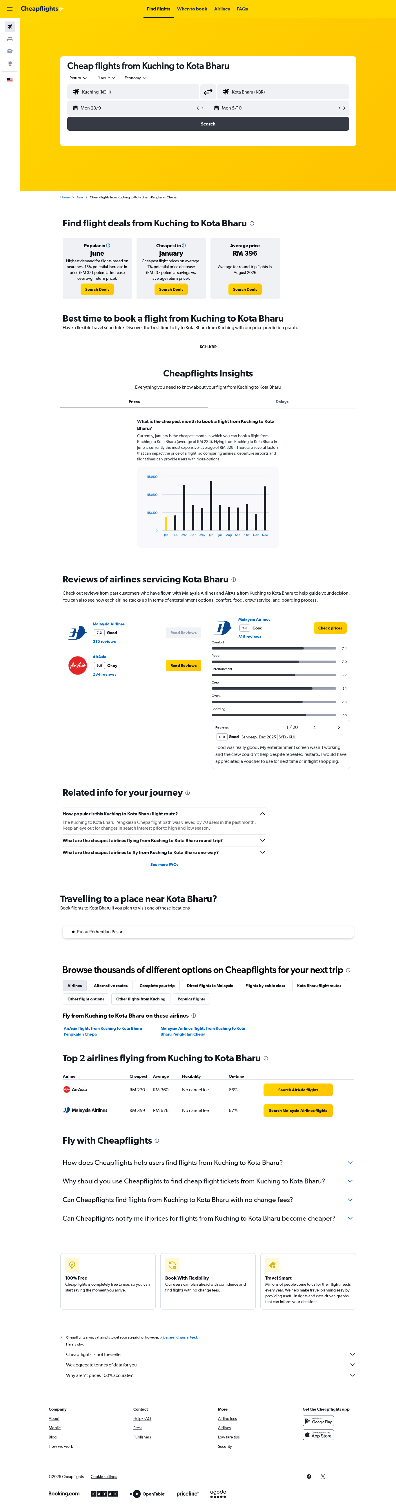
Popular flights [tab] (191, 999)
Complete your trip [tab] (157, 985)
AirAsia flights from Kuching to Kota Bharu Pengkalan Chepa (103, 1031)
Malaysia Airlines (109, 624)
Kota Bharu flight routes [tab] (319, 985)
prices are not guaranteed (178, 1337)
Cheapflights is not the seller (94, 1354)
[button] (9, 9)
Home (65, 197)
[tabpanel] (208, 488)
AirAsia (99, 656)
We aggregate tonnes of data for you (101, 1365)
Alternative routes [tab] (111, 985)
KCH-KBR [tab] (208, 347)
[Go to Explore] (9, 63)
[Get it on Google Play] (318, 1421)
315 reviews (104, 641)
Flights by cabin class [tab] (265, 985)
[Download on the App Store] (318, 1434)
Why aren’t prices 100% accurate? (99, 1375)
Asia (80, 197)
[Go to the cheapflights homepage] (42, 9)
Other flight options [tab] (86, 999)
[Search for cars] (9, 51)
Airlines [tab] (75, 985)
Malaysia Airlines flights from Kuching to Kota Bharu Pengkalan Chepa (203, 1031)
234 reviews (104, 674)
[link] (97, 289)
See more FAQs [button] (164, 864)
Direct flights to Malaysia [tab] (210, 985)
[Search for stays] (9, 39)
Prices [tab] (134, 401)
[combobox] (78, 78)
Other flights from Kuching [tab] (141, 999)
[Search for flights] (9, 27)
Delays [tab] (282, 401)
